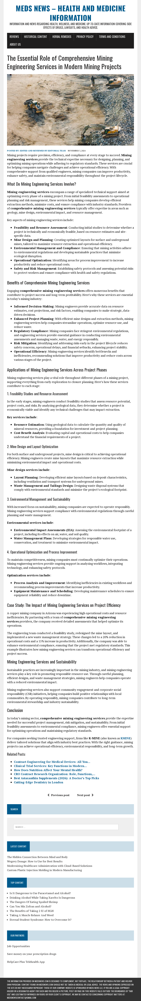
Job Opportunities (18, 946)
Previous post (60, 795)
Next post (83, 795)
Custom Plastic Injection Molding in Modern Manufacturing (44, 870)
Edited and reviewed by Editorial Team (43, 150)
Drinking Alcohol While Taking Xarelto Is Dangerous (42, 897)
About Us (15, 44)
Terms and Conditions (112, 37)
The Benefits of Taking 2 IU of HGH (32, 911)
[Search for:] (65, 827)
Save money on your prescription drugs (31, 954)
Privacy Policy (85, 37)
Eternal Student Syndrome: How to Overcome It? (40, 920)
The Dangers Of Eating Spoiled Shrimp (34, 902)
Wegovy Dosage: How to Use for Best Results (34, 861)
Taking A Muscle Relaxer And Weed (31, 915)
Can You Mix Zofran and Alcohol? (30, 906)
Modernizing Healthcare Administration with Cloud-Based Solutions (49, 866)
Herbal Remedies (61, 37)
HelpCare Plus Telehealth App (26, 962)
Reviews (14, 37)
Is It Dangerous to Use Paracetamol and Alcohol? (40, 893)
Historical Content (35, 37)
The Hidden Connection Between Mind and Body (37, 857)
